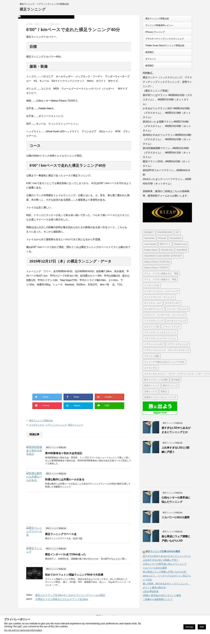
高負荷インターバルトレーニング (160, 397)
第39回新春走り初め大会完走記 (63, 453)
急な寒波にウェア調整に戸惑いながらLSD (164, 571)
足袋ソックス (150, 391)
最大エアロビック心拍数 (156, 379)
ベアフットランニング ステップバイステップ (166, 350)
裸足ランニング (33, 9)
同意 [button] (202, 627)
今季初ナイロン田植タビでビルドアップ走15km (61, 599)
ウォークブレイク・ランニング (159, 297)
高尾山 (164, 391)
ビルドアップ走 (151, 326)
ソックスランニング (153, 320)
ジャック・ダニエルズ (177, 309)
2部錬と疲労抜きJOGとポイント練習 (162, 595)
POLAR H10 (167, 250)
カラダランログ (36, 425)
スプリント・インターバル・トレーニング (164, 315)
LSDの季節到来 (151, 591)
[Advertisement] (53, 316)
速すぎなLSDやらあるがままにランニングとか (167, 556)
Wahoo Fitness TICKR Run (157, 262)
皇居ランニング (151, 385)
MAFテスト (165, 244)
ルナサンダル (150, 368)
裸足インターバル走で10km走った (65, 554)
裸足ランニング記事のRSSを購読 (163, 551)
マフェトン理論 (151, 356)
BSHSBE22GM (165, 232)
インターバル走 (151, 285)
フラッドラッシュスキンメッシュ (160, 332)
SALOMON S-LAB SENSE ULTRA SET (163, 256)
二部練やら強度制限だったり (158, 599)
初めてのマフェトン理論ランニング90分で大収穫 (74, 574)
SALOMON (181, 250)
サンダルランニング (153, 309)
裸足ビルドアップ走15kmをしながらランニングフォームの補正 (70, 595)
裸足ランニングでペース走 (61, 534)
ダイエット (150, 59)
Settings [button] (189, 627)
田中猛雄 (175, 379)
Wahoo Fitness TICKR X (156, 267)
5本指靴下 (149, 232)
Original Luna (180, 244)
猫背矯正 (149, 52)
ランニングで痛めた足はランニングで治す (164, 362)
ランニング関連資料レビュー (159, 25)
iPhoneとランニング (155, 32)
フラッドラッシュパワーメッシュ (160, 338)
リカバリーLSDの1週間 (175, 517)
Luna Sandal (150, 244)
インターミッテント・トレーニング (161, 291)
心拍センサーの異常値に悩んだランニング (164, 564)
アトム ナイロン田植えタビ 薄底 (161, 273)
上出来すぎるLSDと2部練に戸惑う (160, 560)
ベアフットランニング (56, 425)
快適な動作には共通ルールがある (64, 479)
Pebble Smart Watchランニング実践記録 (164, 45)
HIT (177, 232)
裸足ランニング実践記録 (41, 420)
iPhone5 (162, 238)
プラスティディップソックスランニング (164, 38)
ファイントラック (171, 326)
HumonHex (149, 238)
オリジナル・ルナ (152, 303)
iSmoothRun (175, 238)
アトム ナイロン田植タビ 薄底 (160, 279)
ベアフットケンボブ (153, 344)
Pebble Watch (151, 250)
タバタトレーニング (176, 320)
